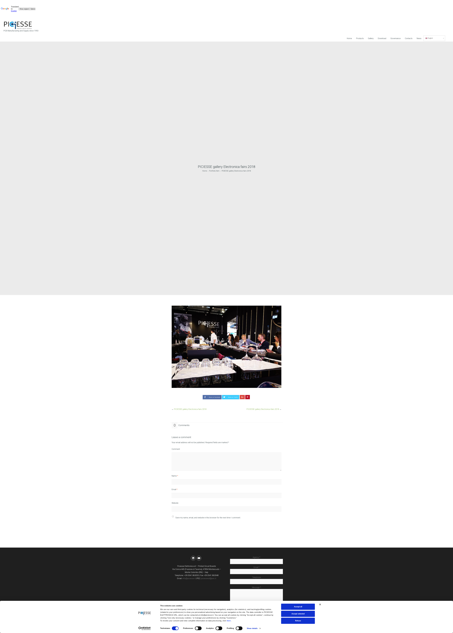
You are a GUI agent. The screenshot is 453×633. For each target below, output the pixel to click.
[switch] (198, 628)
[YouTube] (199, 558)
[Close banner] (320, 604)
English (430, 38)
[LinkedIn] (193, 558)
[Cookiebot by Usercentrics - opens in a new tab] (144, 628)
